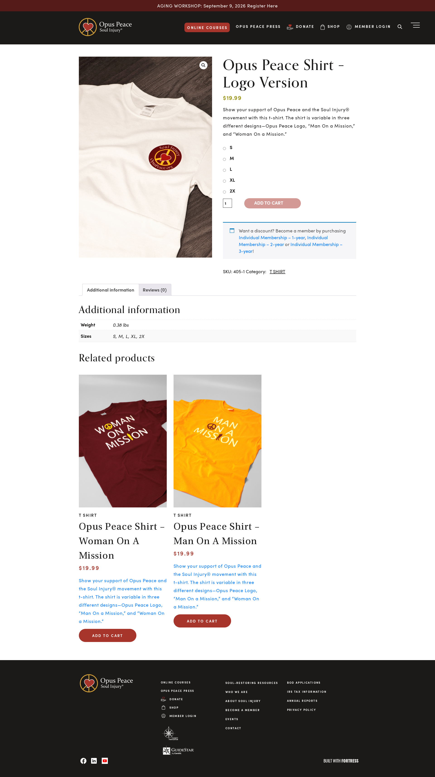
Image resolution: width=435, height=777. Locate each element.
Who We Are (236, 692)
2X (232, 191)
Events (231, 719)
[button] (203, 65)
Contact (233, 728)
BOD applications (304, 682)
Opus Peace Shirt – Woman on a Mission (122, 541)
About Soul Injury (243, 701)
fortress (349, 761)
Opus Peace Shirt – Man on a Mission (217, 534)
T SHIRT (277, 271)
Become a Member (242, 710)
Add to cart (268, 203)
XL (232, 180)
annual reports (302, 700)
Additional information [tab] (110, 290)
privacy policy (301, 710)
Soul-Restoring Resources (251, 683)
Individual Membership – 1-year (272, 237)
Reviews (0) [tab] (155, 290)
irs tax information (307, 691)
